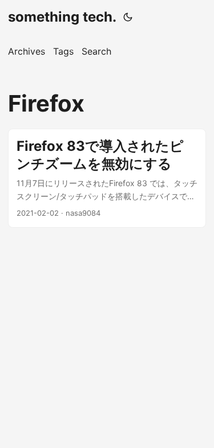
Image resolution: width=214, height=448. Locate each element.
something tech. (62, 17)
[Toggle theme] (128, 17)
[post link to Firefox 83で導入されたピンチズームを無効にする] (107, 178)
